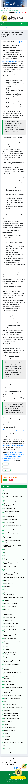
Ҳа (5, 480)
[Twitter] (21, 41)
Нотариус (6, 467)
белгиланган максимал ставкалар (12, 445)
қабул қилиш (7, 470)
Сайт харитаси (5, 760)
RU (7, 8)
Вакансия (19, 760)
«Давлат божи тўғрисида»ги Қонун (12, 430)
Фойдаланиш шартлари (7, 764)
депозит (5, 464)
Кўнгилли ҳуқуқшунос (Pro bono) (9, 759)
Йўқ (11, 480)
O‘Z (5, 8)
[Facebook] (19, 41)
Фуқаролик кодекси (8, 61)
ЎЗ (1, 8)
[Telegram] (19, 43)
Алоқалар (12, 760)
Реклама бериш (12, 762)
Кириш (24, 24)
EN (10, 8)
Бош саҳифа (4, 27)
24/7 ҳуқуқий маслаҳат (4, 10)
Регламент (4, 762)
